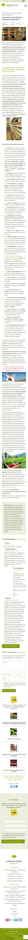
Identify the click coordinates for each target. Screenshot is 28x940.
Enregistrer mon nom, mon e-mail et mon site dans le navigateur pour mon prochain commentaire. (14, 684)
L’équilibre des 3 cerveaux (14, 876)
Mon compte (15, 913)
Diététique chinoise (21, 23)
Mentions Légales (14, 931)
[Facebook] (11, 786)
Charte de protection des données (14, 933)
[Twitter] (14, 786)
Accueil (4, 13)
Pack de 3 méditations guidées (15, 881)
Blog (8, 13)
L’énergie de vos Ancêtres (14, 878)
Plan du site (14, 936)
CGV (15, 916)
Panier (15, 911)
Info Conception (19, 938)
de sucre (6, 94)
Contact (6, 1)
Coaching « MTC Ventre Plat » (14, 874)
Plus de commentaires (10, 646)
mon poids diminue (12, 404)
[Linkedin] (16, 786)
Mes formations (14, 1)
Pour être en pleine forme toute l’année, (14, 367)
